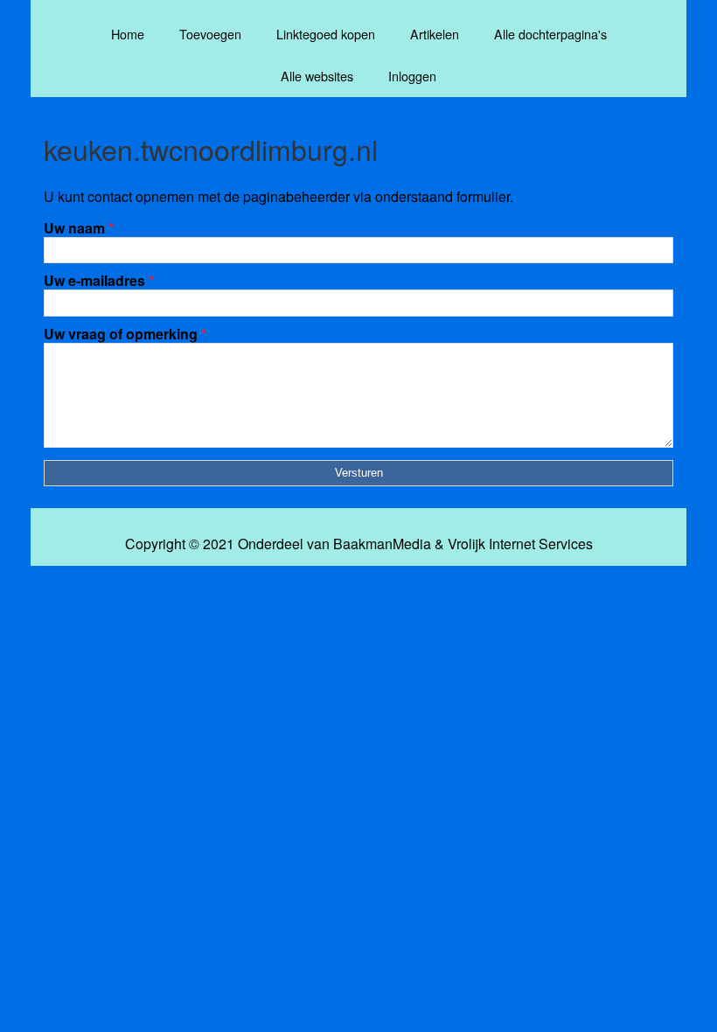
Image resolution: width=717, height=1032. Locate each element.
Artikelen (434, 33)
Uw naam (79, 228)
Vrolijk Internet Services (520, 544)
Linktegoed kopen (325, 33)
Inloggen (412, 75)
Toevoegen (210, 33)
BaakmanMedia (382, 544)
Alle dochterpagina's (550, 33)
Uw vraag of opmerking (125, 334)
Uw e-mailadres (99, 280)
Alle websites (317, 75)
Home (127, 33)
